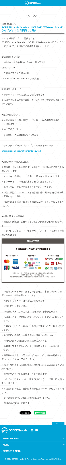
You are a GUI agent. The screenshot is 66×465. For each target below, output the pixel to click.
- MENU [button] (5, 445)
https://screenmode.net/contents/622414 (21, 151)
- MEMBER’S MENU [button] (11, 451)
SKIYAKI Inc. (56, 459)
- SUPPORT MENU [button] (11, 438)
